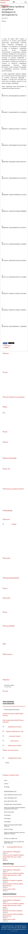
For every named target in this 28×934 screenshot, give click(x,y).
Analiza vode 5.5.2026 (9, 889)
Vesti (5, 780)
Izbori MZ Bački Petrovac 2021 (13, 794)
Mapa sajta (14, 931)
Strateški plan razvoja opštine (13, 804)
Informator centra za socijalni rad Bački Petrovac (14, 842)
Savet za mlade (8, 829)
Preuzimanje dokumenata (11, 709)
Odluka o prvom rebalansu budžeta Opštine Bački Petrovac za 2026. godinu (13, 857)
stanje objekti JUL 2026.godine (11, 852)
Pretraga (6, 787)
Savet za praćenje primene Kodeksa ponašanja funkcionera (14, 808)
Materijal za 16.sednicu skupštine (12, 880)
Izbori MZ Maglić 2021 (10, 798)
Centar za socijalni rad (10, 838)
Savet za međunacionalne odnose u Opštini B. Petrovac (14, 833)
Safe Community (9, 812)
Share (5, 343)
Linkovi (6, 783)
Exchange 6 (7, 821)
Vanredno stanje (9, 686)
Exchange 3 (7, 815)
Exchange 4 (7, 818)
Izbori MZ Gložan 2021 (10, 801)
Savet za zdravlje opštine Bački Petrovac (13, 825)
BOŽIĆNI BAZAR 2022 (10, 791)
